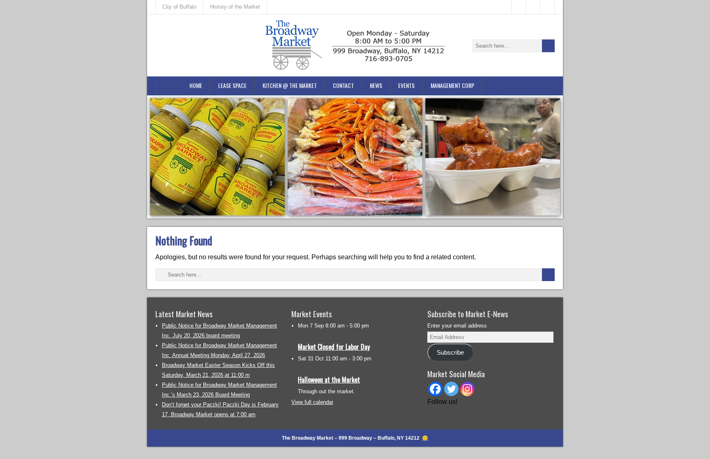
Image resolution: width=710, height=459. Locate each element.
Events (406, 85)
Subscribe (450, 352)
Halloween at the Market (329, 380)
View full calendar (312, 402)
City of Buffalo (179, 7)
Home (195, 85)
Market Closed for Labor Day (334, 347)
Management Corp (452, 85)
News (376, 85)
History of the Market (235, 7)
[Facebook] (435, 389)
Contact (343, 85)
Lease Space (232, 85)
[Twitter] (451, 389)
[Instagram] (467, 389)
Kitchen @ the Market (290, 85)
